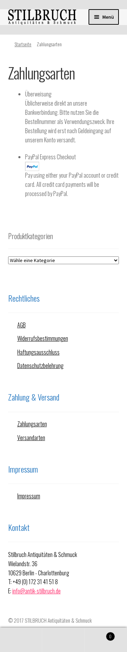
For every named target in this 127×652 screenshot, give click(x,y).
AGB (21, 325)
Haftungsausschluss (38, 352)
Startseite (22, 44)
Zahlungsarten (32, 424)
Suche (63, 640)
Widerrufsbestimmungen (42, 338)
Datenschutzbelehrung (40, 365)
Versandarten (31, 437)
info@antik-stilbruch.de (36, 591)
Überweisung (38, 94)
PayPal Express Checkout (50, 157)
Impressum (28, 496)
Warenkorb (98, 633)
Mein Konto (21, 640)
